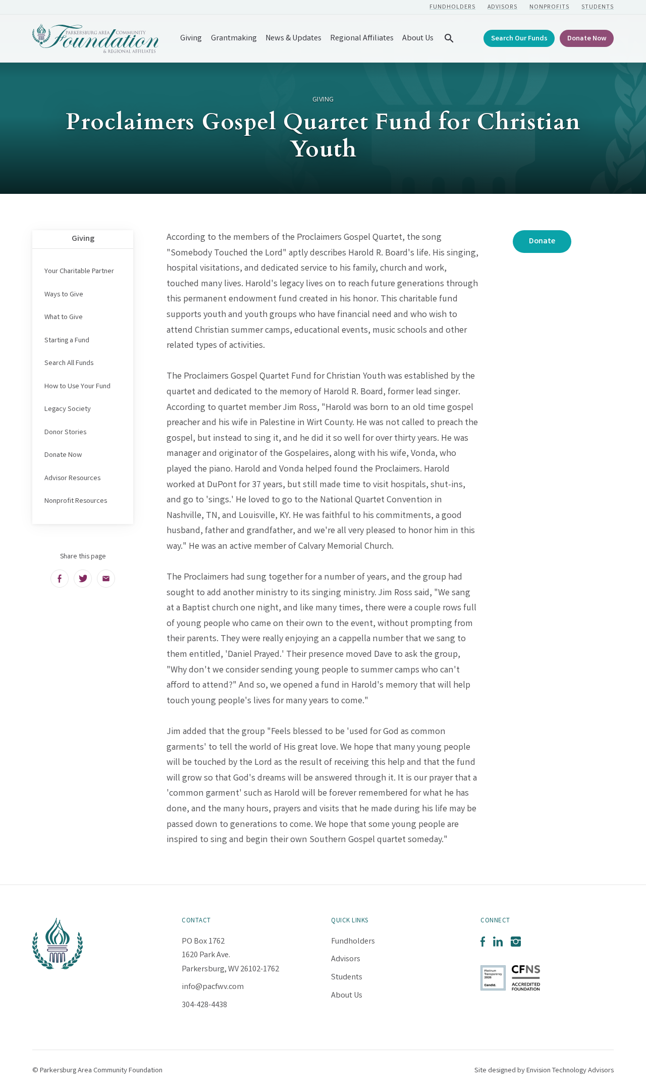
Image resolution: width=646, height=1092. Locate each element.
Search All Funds (68, 363)
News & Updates (293, 38)
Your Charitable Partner (79, 271)
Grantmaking (234, 38)
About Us (418, 38)
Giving (191, 38)
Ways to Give (63, 294)
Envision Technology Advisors (570, 1070)
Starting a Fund (66, 340)
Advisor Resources (72, 478)
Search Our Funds (519, 39)
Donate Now (587, 39)
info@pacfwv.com (213, 987)
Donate (542, 241)
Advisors (502, 7)
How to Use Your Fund (77, 386)
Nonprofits (549, 7)
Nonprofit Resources (75, 501)
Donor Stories (65, 432)
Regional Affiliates (362, 38)
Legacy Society (67, 409)
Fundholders (452, 7)
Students (597, 7)
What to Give (63, 317)
